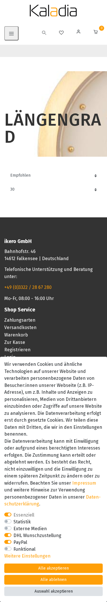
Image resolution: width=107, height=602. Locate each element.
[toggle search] (44, 33)
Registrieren (17, 349)
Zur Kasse (14, 342)
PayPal (20, 542)
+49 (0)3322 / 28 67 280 (28, 287)
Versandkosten (20, 327)
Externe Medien (30, 528)
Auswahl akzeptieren (54, 591)
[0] (95, 32)
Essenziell (23, 515)
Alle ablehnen (53, 579)
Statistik (22, 522)
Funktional (24, 549)
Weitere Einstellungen (27, 556)
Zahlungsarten (19, 320)
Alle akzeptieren (53, 568)
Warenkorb (16, 335)
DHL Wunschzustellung (37, 535)
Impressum (84, 483)
